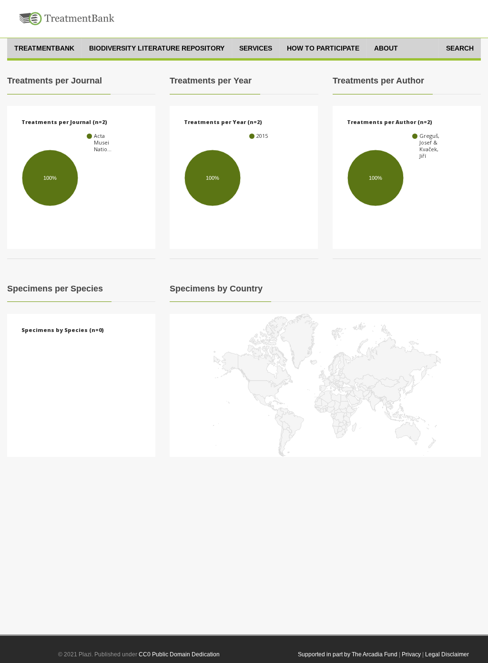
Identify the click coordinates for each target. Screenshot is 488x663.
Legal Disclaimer (447, 654)
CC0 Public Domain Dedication (179, 654)
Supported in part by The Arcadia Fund (347, 654)
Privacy (411, 654)
